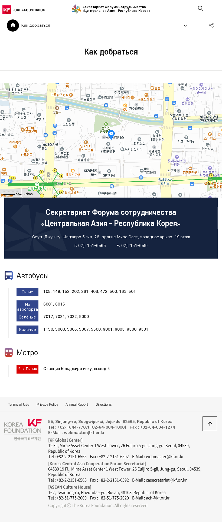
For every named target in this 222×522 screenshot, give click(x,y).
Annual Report (77, 404)
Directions (104, 404)
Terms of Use (18, 404)
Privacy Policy (47, 404)
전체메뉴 (213, 8)
